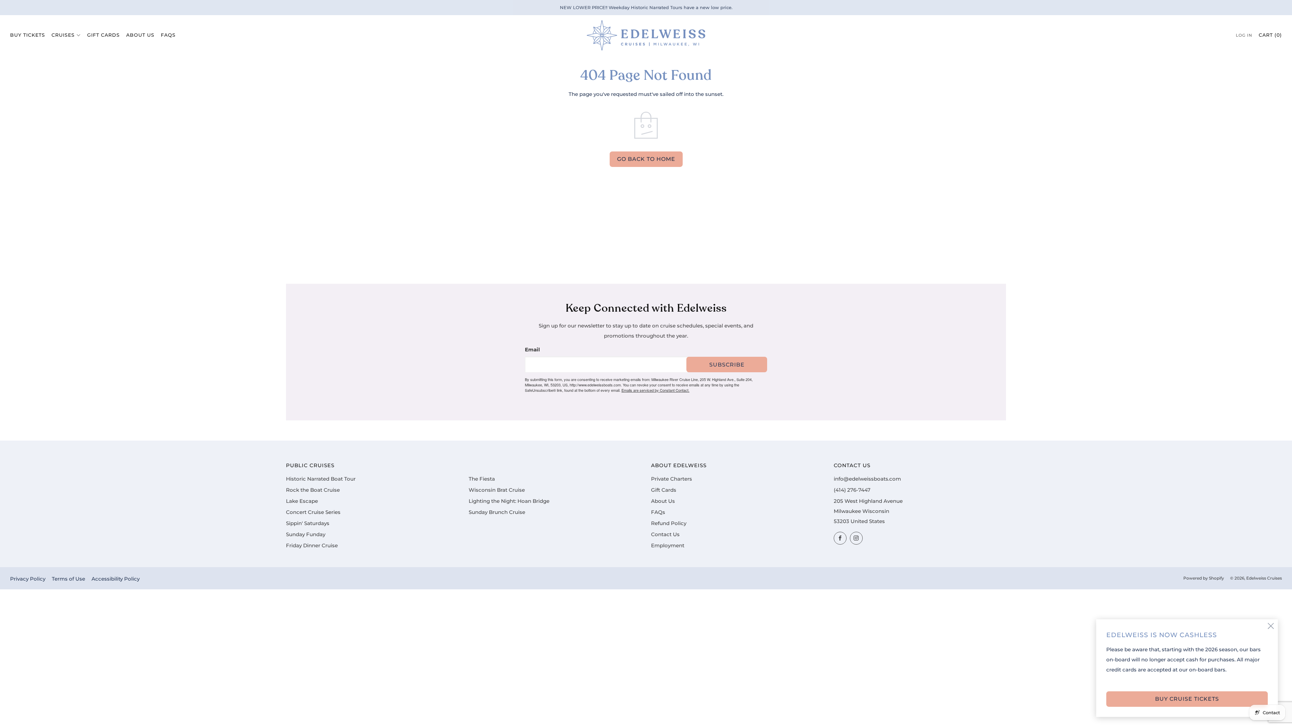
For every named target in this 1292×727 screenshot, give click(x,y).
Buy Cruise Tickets (1187, 699)
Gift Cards (103, 35)
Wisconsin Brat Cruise (497, 490)
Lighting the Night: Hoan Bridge (509, 501)
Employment (667, 546)
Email (532, 349)
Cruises (63, 35)
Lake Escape (302, 501)
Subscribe (727, 364)
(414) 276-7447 (852, 490)
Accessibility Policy (116, 579)
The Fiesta (482, 479)
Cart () (1270, 35)
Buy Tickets (27, 35)
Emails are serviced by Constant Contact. (655, 390)
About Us (140, 35)
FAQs (168, 35)
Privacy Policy (27, 579)
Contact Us (665, 534)
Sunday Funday (305, 534)
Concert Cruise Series (313, 512)
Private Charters (671, 479)
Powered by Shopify (1203, 578)
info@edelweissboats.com (867, 479)
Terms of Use (68, 579)
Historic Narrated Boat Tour (321, 479)
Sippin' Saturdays (307, 523)
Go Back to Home (646, 159)
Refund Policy (668, 523)
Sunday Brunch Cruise (497, 512)
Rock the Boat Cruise (313, 490)
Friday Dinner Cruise (312, 546)
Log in (1244, 35)
